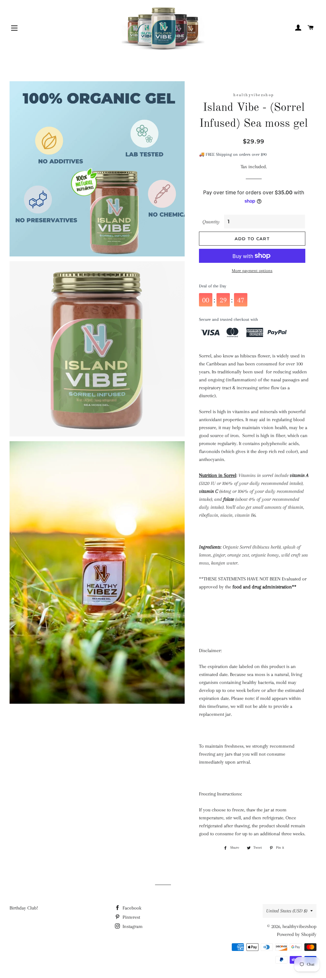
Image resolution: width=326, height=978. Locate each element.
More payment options (252, 270)
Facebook (131, 908)
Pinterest (130, 917)
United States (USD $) (286, 911)
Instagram (132, 926)
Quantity (211, 222)
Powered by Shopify (296, 934)
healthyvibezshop (299, 926)
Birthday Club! (24, 908)
